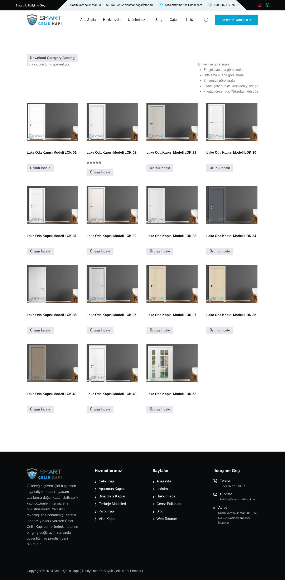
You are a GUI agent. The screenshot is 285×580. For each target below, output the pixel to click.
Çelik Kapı (107, 481)
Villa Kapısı (107, 519)
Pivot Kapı (107, 511)
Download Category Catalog (52, 58)
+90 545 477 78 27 (226, 4)
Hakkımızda (112, 19)
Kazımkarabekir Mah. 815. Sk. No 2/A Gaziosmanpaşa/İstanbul (111, 4)
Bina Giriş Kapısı (112, 496)
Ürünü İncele (40, 168)
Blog (158, 19)
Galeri (174, 19)
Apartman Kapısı (112, 489)
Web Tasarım (166, 519)
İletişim (191, 19)
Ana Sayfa (88, 19)
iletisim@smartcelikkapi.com (183, 4)
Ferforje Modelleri (112, 504)
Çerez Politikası (168, 504)
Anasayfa (163, 481)
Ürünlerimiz (136, 19)
